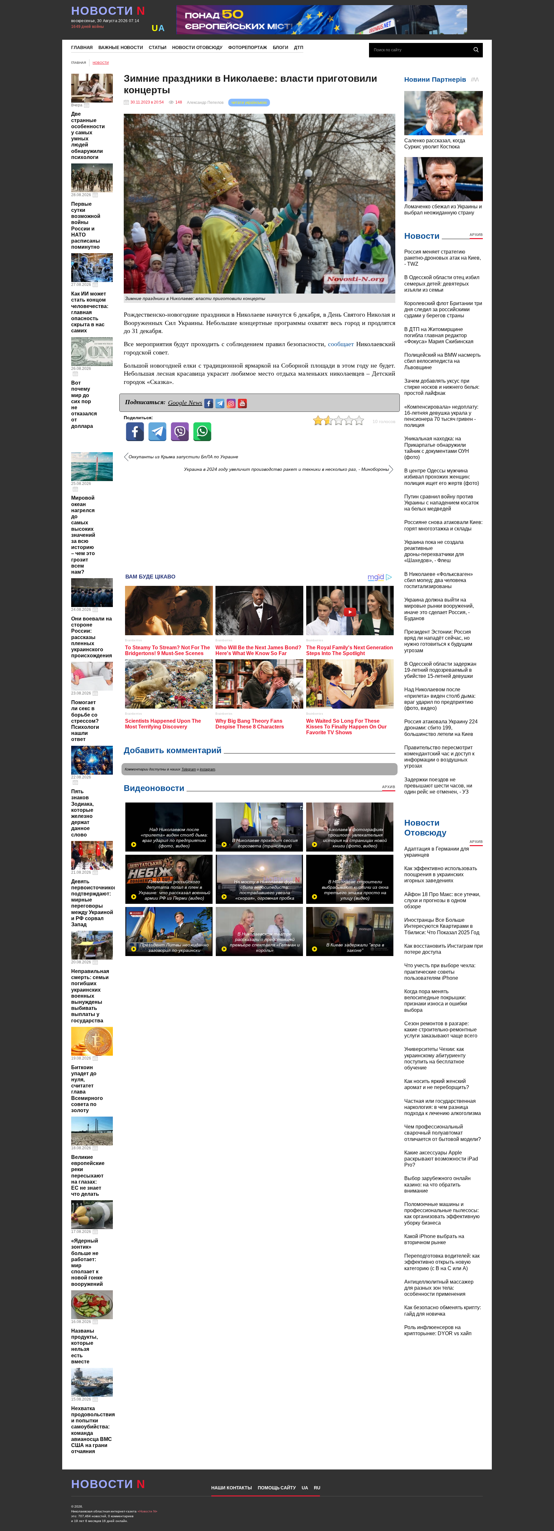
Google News (185, 402)
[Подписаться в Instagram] (232, 402)
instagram (207, 769)
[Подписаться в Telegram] (220, 402)
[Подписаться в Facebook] (209, 402)
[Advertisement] (259, 520)
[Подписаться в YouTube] (243, 402)
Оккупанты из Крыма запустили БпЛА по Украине (183, 456)
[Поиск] (476, 49)
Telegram (188, 769)
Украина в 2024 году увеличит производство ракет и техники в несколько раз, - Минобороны (286, 469)
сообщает (341, 344)
